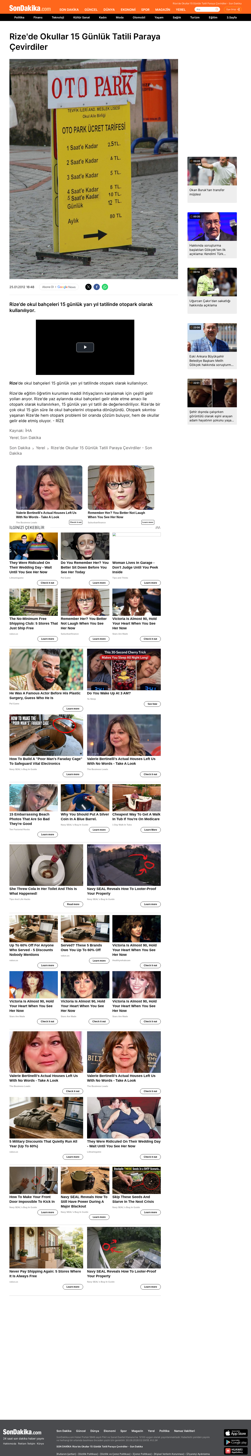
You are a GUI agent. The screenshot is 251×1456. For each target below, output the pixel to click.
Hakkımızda (9, 1443)
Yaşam (159, 17)
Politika (19, 17)
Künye (40, 1443)
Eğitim (213, 17)
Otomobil (139, 17)
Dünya (94, 1430)
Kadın (103, 17)
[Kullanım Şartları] (66, 1453)
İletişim (31, 1443)
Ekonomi (110, 1430)
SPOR (145, 10)
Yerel (151, 1430)
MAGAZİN (162, 10)
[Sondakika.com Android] (236, 1442)
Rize (13, 383)
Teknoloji (58, 17)
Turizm (195, 17)
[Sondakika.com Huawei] (236, 1451)
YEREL (181, 10)
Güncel (81, 1430)
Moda (120, 17)
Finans (38, 17)
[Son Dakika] (30, 8)
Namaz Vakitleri (184, 1430)
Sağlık (177, 17)
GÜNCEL (91, 10)
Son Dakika (63, 1430)
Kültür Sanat (81, 17)
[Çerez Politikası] (142, 1453)
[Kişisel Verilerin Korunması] (169, 1453)
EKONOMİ (128, 10)
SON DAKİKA (69, 10)
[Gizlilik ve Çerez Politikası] (115, 1453)
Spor (123, 1430)
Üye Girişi (231, 9)
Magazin (137, 1430)
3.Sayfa (232, 17)
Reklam (22, 1443)
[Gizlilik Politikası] (88, 1453)
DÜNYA (109, 10)
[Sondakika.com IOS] (236, 1433)
